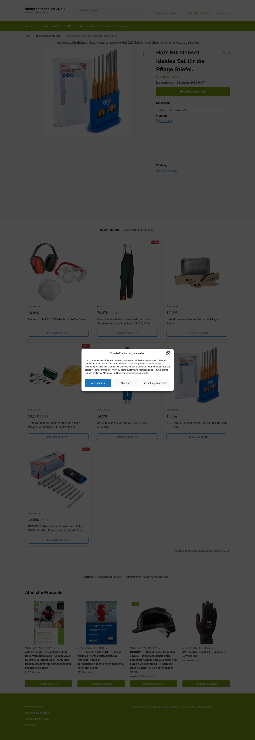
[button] (168, 353)
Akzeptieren (98, 382)
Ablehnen (125, 382)
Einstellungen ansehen (155, 382)
